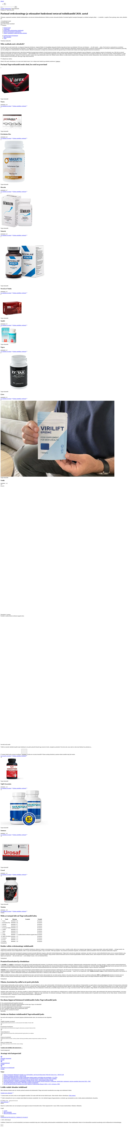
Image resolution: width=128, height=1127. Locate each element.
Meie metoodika (7, 37)
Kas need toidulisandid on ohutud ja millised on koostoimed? (16, 1007)
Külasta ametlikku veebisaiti (19, 106)
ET (27, 1117)
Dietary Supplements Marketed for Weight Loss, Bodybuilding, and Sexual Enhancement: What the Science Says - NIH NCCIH (34, 1074)
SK (19, 1117)
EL (15, 1117)
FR (4, 1117)
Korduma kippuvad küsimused (11, 35)
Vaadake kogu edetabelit (6, 1093)
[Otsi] (5, 4)
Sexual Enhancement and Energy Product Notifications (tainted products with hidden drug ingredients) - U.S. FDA (30, 1077)
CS (16, 1117)
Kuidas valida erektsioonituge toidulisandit (13, 30)
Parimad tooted (7, 27)
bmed (2, 1)
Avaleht (2, 8)
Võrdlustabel (7, 29)
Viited (5, 38)
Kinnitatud (24, 754)
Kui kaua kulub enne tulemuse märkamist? (12, 1005)
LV (22, 1117)
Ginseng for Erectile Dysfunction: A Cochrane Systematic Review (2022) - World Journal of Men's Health (28, 1080)
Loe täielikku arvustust (6, 106)
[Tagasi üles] (2, 1125)
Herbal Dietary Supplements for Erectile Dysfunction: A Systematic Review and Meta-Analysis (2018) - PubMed (30, 1078)
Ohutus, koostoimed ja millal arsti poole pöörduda (15, 33)
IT (5, 1117)
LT (21, 1117)
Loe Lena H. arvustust (6, 756)
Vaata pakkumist (5, 1102)
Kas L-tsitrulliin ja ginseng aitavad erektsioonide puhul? (15, 1008)
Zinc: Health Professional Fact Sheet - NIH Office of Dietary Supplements (21, 1082)
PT (8, 1117)
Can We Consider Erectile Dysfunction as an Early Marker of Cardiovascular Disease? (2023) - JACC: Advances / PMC (32, 1084)
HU (13, 1117)
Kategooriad (8, 8)
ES (7, 1117)
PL (10, 1117)
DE (3, 1117)
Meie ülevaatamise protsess (10, 1113)
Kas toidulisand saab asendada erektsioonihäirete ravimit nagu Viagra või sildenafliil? (22, 1004)
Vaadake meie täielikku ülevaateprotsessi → (12, 1047)
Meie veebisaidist (8, 1112)
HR (18, 1117)
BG (25, 1117)
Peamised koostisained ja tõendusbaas (12, 31)
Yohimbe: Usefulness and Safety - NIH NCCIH (15, 1076)
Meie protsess (72, 1095)
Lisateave (58, 61)
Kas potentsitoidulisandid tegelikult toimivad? (12, 1003)
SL (24, 1117)
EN (1, 1117)
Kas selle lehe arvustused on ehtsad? (10, 1009)
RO (11, 1117)
